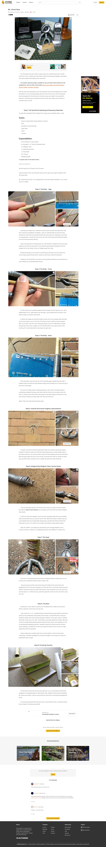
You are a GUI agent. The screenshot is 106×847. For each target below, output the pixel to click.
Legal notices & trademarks (83, 844)
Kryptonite (11, 12)
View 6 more (67, 224)
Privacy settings (50, 844)
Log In (95, 2)
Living (52, 829)
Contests (25, 2)
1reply (33, 801)
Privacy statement (41, 844)
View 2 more (67, 501)
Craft (44, 833)
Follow (29, 67)
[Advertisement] (90, 94)
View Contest (72, 713)
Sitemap (67, 833)
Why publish (68, 827)
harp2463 (36, 784)
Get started (67, 829)
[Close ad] (98, 77)
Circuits (17, 12)
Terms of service (32, 844)
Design (44, 831)
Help (66, 831)
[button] (77, 15)
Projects (18, 2)
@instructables (86, 827)
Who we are (67, 835)
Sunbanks (36, 793)
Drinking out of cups (36, 798)
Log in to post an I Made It (53, 730)
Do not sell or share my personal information (65, 844)
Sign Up (101, 2)
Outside (52, 831)
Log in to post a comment (53, 818)
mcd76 (35, 807)
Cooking (53, 827)
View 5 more (67, 443)
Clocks (22, 12)
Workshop (45, 829)
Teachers (31, 2)
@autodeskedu (86, 830)
